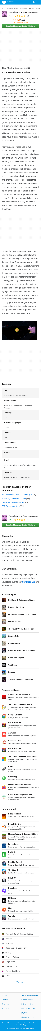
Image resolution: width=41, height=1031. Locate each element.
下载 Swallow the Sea (11, 506)
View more (20, 982)
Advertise (5, 1004)
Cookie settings (27, 1017)
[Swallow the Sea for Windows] (4, 14)
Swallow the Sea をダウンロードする (17, 495)
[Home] (3, 8)
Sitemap (5, 1008)
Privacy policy (27, 1004)
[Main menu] (38, 2)
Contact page (28, 582)
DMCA (24, 1013)
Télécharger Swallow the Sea (14, 498)
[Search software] (34, 2)
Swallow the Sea (23, 12)
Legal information (28, 1008)
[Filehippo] (8, 2)
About (4, 995)
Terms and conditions (30, 995)
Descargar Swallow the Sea (13, 502)
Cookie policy (26, 1000)
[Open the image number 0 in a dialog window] (19, 330)
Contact (5, 1000)
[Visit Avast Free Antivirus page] (20, 21)
